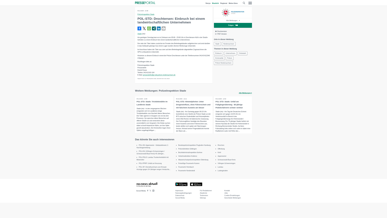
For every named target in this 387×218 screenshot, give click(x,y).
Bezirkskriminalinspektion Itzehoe (190, 152)
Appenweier (222, 156)
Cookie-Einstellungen (232, 195)
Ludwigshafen (223, 170)
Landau (220, 167)
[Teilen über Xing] (154, 28)
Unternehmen (230, 53)
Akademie (203, 193)
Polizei (229, 58)
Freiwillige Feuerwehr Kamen (188, 163)
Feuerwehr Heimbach (186, 167)
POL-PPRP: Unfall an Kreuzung (150, 163)
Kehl (219, 152)
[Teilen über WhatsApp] (149, 28)
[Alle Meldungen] (232, 16)
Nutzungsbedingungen (183, 193)
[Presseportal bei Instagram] (152, 190)
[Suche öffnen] (244, 3)
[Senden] (163, 28)
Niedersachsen (228, 44)
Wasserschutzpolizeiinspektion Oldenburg (193, 160)
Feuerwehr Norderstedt (186, 170)
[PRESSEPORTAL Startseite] (145, 3)
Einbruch (218, 53)
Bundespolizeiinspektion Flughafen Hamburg (194, 145)
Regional (223, 3)
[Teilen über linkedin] (159, 28)
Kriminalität (219, 58)
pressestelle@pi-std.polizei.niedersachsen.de (159, 75)
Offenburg (221, 149)
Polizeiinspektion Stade (145, 14)
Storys (208, 3)
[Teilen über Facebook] (139, 28)
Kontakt (227, 190)
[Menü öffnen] (250, 3)
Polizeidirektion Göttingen (187, 149)
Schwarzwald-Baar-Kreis (227, 160)
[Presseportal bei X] (149, 191)
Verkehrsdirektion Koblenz (187, 156)
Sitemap (203, 198)
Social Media (180, 198)
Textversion (204, 195)
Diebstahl (242, 53)
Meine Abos (233, 3)
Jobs (226, 193)
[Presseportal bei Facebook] (147, 191)
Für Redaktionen (206, 190)
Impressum (179, 190)
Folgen (231, 25)
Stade (139, 34)
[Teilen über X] (144, 28)
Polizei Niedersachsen (223, 63)
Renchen (221, 145)
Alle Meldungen (232, 20)
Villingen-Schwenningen (226, 163)
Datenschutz (179, 195)
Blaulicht (215, 3)
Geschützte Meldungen (232, 198)
